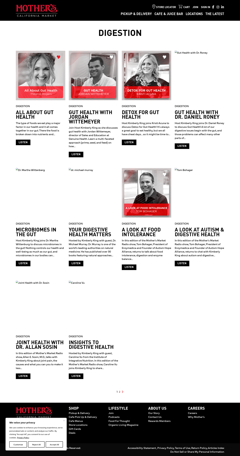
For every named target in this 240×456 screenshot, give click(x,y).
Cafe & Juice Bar (168, 14)
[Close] (64, 420)
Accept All (54, 444)
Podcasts (114, 417)
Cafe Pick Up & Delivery (83, 417)
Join (195, 7)
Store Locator (166, 7)
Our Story (154, 413)
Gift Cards (75, 429)
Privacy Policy (23, 437)
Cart (186, 7)
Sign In (205, 7)
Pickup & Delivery (136, 14)
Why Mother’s (196, 417)
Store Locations (78, 424)
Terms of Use (182, 448)
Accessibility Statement (142, 448)
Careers (192, 413)
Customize (18, 444)
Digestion (23, 106)
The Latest (214, 14)
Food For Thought (119, 421)
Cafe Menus (76, 421)
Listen (24, 142)
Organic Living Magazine (123, 424)
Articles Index (216, 448)
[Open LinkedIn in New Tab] (222, 7)
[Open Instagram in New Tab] (218, 7)
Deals (72, 432)
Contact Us (155, 417)
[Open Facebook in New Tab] (213, 7)
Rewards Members (159, 421)
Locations (194, 14)
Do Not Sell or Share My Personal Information (197, 451)
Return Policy (199, 448)
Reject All (36, 444)
